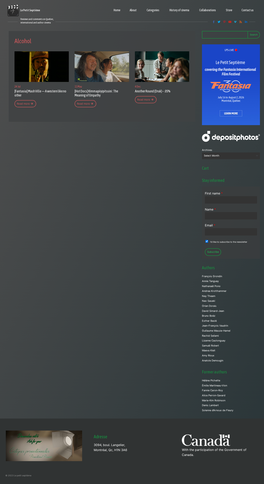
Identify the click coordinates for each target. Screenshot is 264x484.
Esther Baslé (209, 320)
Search (254, 34)
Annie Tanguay (210, 281)
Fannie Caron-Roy (212, 390)
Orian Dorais (209, 305)
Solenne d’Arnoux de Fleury (217, 410)
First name (214, 193)
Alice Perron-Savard (213, 395)
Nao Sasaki (208, 300)
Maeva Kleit (208, 350)
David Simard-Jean (213, 310)
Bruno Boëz (208, 315)
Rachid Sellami (210, 335)
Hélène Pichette (211, 380)
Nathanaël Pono (211, 286)
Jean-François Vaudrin (215, 325)
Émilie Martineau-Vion (214, 385)
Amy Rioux (208, 355)
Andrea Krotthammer (214, 291)
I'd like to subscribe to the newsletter (228, 242)
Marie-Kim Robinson (213, 400)
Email (210, 225)
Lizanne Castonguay (213, 340)
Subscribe (213, 251)
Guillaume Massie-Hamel (216, 330)
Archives (207, 150)
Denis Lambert (210, 405)
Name (210, 209)
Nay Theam (208, 296)
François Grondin (212, 276)
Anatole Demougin (212, 360)
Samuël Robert (210, 345)
